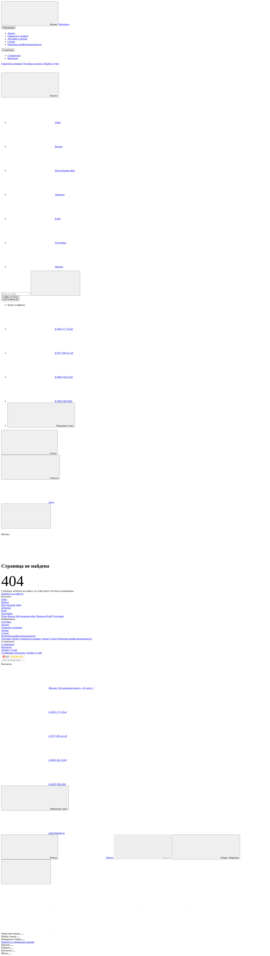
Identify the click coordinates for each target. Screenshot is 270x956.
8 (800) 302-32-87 (63, 377)
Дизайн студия (51, 63)
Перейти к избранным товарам (17, 942)
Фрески (58, 266)
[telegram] (72, 906)
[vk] (167, 906)
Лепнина (59, 194)
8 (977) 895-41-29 (63, 353)
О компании (8, 50)
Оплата (5, 624)
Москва (53, 24)
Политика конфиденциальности (25, 44)
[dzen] (72, 930)
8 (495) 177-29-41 (63, 329)
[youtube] (25, 930)
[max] (25, 906)
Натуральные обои (64, 170)
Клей (57, 218)
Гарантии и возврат (18, 36)
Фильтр (53, 858)
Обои (57, 122)
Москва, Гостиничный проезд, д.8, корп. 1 (71, 688)
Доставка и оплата (17, 38)
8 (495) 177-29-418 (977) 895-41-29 (10, 298)
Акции (11, 33)
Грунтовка (60, 242)
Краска (58, 146)
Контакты (64, 24)
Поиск (110, 857)
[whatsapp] (120, 906)
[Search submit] (55, 283)
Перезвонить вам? (65, 426)
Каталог (53, 96)
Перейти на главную (12, 593)
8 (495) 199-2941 (63, 401)
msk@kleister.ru (56, 833)
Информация (8, 28)
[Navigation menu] (26, 516)
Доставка (6, 622)
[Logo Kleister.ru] (24, 71)
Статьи (11, 41)
